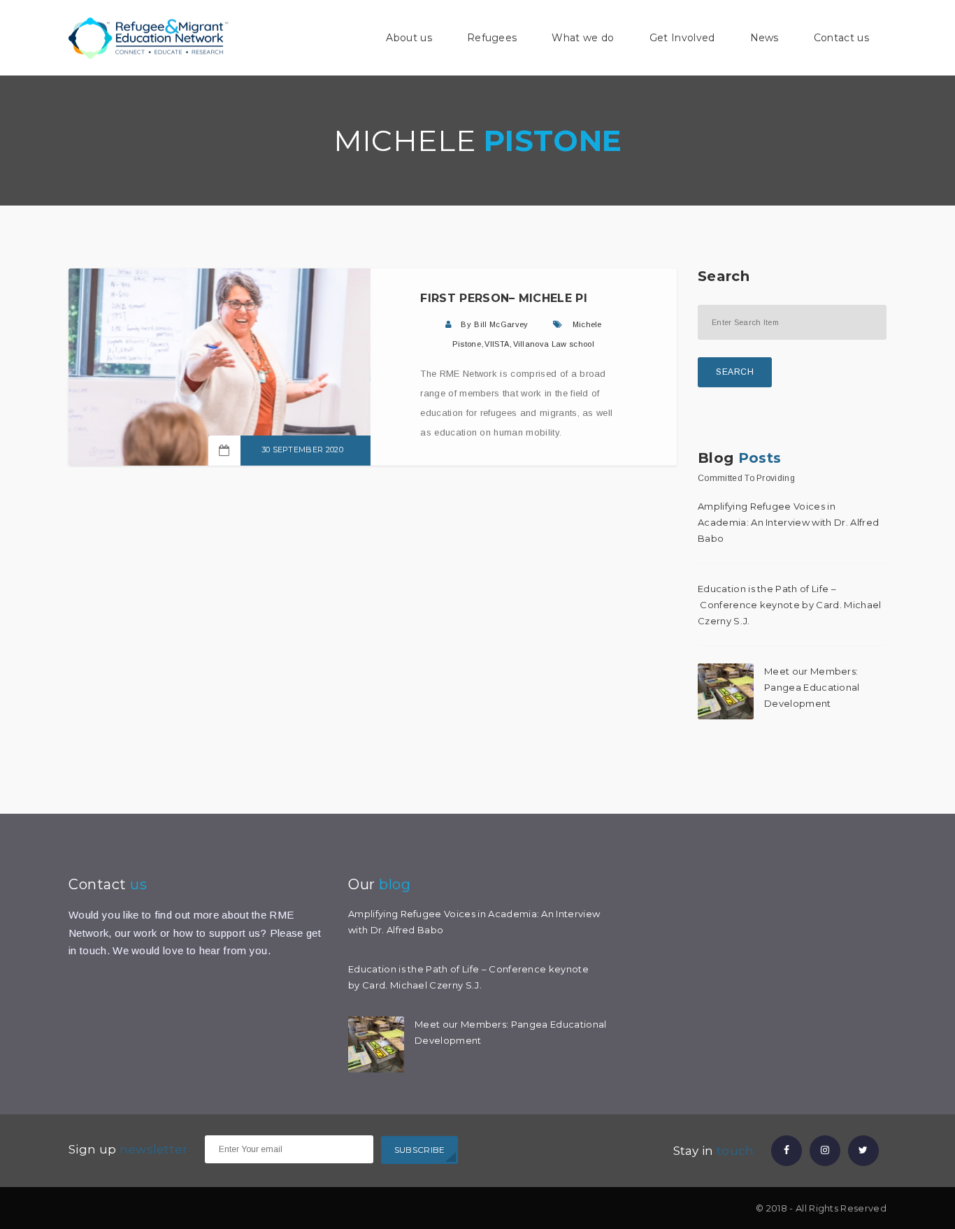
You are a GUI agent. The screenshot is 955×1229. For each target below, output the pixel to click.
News (764, 37)
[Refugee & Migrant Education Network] (149, 37)
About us (409, 37)
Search (735, 372)
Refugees (492, 37)
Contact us (841, 37)
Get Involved (682, 37)
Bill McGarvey (501, 324)
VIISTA (496, 344)
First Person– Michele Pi (503, 298)
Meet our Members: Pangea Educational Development (812, 687)
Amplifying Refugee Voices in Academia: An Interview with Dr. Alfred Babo (788, 522)
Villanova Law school (553, 344)
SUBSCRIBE (419, 1149)
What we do (583, 37)
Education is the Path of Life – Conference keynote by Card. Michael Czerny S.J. (790, 604)
